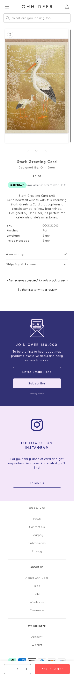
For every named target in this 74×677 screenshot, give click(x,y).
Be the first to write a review (37, 290)
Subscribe (36, 383)
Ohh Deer (48, 167)
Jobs (37, 594)
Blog (37, 585)
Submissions (37, 543)
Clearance (37, 610)
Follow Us (37, 483)
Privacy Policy (37, 393)
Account (37, 636)
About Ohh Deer (36, 577)
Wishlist (37, 644)
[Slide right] (46, 151)
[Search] (7, 18)
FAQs (36, 518)
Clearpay (37, 535)
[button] (37, 254)
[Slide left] (27, 151)
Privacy (37, 551)
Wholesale (37, 602)
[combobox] (37, 18)
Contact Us (37, 527)
